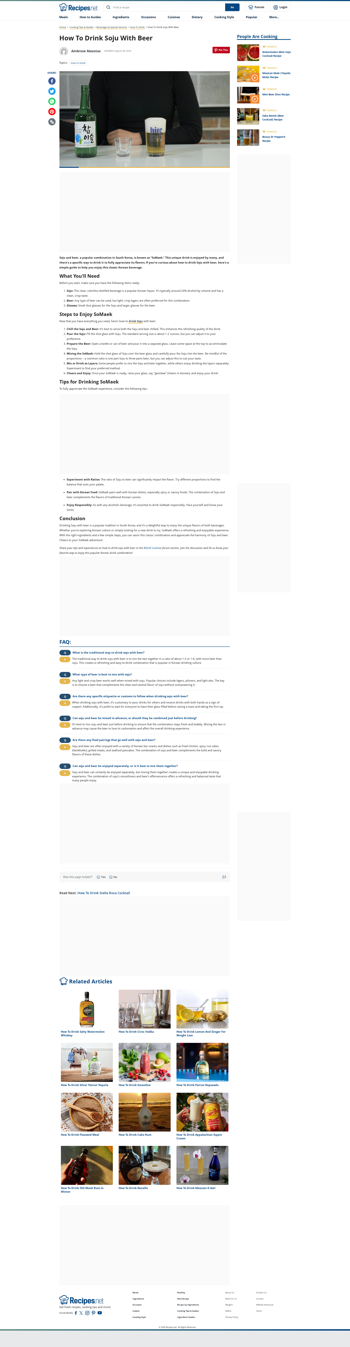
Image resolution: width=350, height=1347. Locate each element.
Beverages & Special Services (111, 27)
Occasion (137, 1304)
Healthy (181, 1292)
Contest (259, 1298)
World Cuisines (153, 548)
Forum (259, 7)
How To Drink (137, 27)
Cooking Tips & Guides (81, 27)
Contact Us (261, 1292)
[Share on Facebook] (52, 81)
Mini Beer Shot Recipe (276, 94)
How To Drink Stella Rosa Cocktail (103, 893)
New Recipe (183, 1298)
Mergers (229, 1304)
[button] (52, 122)
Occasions (148, 17)
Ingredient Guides (186, 1317)
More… (274, 17)
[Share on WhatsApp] (52, 101)
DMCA (228, 1311)
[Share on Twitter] (52, 91)
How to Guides (90, 17)
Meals (135, 1292)
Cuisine (136, 1311)
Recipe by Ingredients (188, 1304)
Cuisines (174, 17)
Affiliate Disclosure (264, 1304)
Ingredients (121, 17)
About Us (229, 1292)
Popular (251, 17)
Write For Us (231, 1298)
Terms (259, 1311)
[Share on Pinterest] (221, 50)
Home (62, 27)
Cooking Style (139, 1317)
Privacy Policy (231, 1317)
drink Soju (136, 321)
